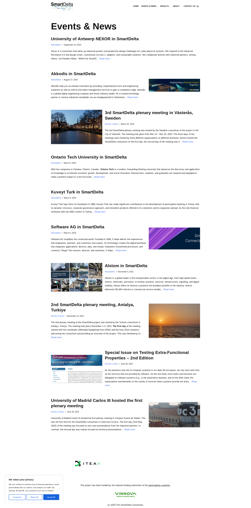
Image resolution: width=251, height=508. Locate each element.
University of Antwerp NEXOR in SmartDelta (95, 38)
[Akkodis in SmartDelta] (174, 85)
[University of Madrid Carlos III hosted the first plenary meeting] (174, 414)
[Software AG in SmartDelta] (174, 238)
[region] (34, 489)
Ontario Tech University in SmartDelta (89, 157)
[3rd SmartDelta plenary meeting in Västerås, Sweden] (76, 127)
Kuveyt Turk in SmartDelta (77, 192)
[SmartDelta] (62, 6)
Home (136, 6)
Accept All (51, 497)
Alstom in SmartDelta (126, 265)
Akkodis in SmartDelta (73, 73)
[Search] (198, 6)
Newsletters (56, 45)
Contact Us (189, 6)
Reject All (34, 497)
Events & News (111, 124)
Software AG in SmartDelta (77, 227)
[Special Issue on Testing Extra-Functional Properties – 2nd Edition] (76, 369)
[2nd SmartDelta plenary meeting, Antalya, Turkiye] (174, 321)
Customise (17, 497)
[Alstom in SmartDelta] (76, 277)
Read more (104, 58)
